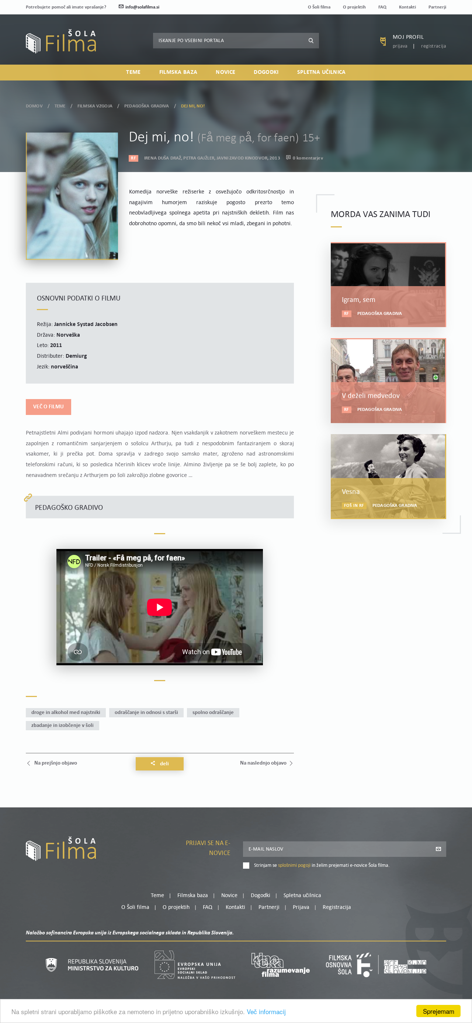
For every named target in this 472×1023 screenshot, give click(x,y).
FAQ (382, 7)
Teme (133, 72)
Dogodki (266, 72)
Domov (34, 106)
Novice (225, 72)
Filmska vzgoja (94, 106)
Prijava (400, 46)
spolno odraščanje (213, 712)
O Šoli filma (319, 7)
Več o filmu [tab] (48, 407)
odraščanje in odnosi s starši (146, 712)
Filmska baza (178, 72)
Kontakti (407, 7)
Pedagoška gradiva (146, 106)
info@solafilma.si (142, 7)
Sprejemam (438, 1011)
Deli (164, 764)
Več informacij (266, 1011)
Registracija (433, 46)
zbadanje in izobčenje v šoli (62, 725)
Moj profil (408, 37)
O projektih (354, 7)
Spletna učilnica (321, 72)
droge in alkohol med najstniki (65, 712)
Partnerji (437, 7)
